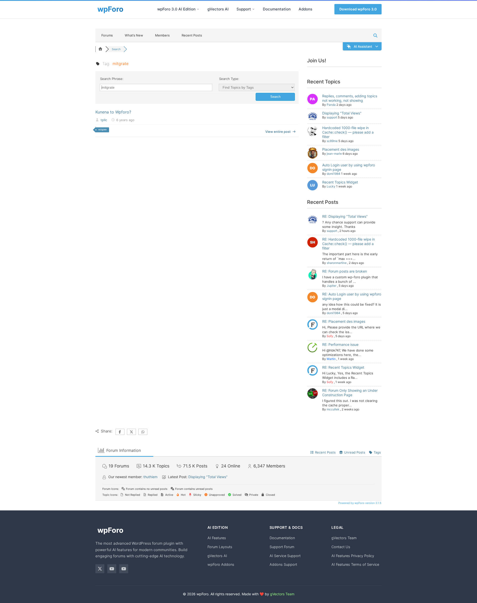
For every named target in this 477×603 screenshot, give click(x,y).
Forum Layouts (219, 547)
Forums (107, 35)
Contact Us (340, 547)
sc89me (332, 141)
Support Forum (282, 547)
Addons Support (283, 564)
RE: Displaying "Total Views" (345, 216)
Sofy (330, 336)
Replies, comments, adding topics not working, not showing (349, 98)
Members (162, 35)
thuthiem (150, 477)
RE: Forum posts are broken (344, 271)
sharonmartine (337, 263)
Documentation (277, 9)
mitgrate (102, 129)
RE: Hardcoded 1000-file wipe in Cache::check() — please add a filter (348, 243)
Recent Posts (192, 35)
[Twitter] (99, 568)
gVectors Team (344, 538)
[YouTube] (111, 568)
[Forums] (100, 49)
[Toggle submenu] (198, 9)
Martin (331, 359)
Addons (305, 9)
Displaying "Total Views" (341, 113)
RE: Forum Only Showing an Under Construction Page (350, 392)
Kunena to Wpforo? (113, 111)
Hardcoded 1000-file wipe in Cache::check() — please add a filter (348, 132)
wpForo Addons (220, 564)
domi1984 (333, 174)
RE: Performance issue (340, 344)
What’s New (134, 35)
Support (244, 9)
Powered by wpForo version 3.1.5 (359, 503)
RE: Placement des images (343, 321)
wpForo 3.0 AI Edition (176, 9)
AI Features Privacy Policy (352, 556)
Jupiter (331, 285)
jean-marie (334, 153)
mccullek (333, 409)
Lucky (331, 186)
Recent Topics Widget (340, 182)
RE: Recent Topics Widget (343, 367)
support (332, 117)
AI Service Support (285, 556)
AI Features (216, 538)
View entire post (278, 132)
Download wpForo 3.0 (358, 9)
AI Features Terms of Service (355, 564)
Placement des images (340, 149)
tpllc (104, 120)
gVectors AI (218, 9)
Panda (331, 104)
